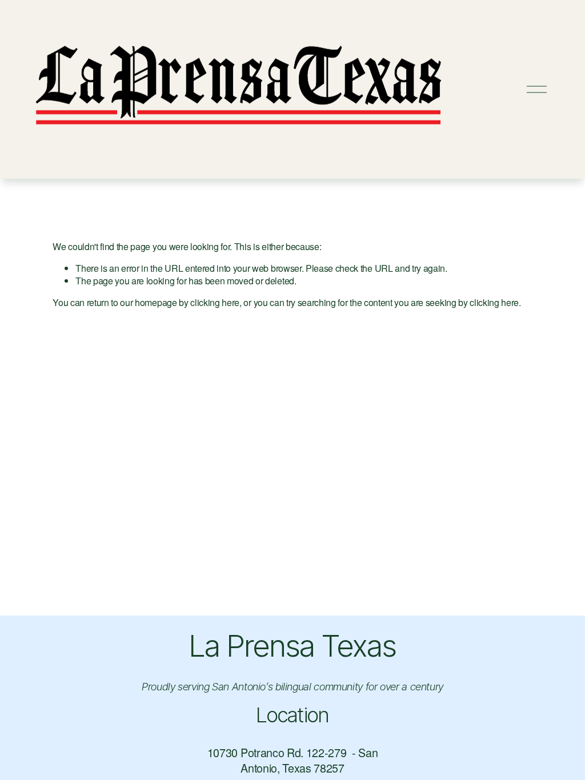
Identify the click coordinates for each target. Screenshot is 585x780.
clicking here (214, 302)
